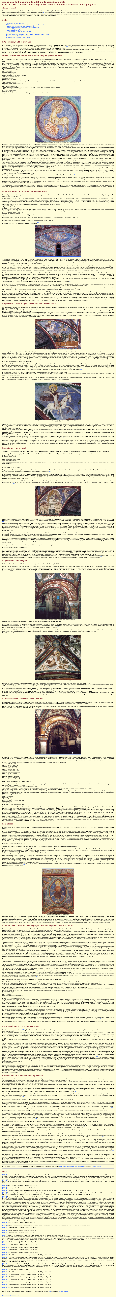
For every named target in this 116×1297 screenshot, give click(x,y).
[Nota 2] (4, 1180)
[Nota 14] (4, 1242)
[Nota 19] (4, 1254)
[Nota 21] (4, 1264)
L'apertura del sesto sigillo (13, 30)
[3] (74, 174)
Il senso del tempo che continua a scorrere (18, 35)
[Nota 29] (4, 1287)
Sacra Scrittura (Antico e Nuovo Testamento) (71, 1166)
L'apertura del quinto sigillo (14, 29)
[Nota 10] (4, 1227)
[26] (36, 1118)
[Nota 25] (4, 1277)
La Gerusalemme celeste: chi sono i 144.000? (18, 31)
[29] (113, 1150)
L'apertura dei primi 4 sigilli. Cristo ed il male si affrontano (22, 27)
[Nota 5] (4, 1190)
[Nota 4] (4, 1188)
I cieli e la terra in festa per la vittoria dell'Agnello (20, 26)
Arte (50, 1291)
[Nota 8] (4, 1222)
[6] (70, 281)
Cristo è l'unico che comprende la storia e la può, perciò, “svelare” (25, 25)
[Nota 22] (4, 1269)
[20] (23, 1029)
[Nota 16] (4, 1247)
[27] (84, 1126)
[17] (96, 956)
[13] (3, 521)
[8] (81, 369)
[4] (38, 222)
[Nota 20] (4, 1257)
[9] (70, 378)
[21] (97, 1056)
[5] (10, 275)
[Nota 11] (4, 1230)
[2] (67, 46)
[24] (23, 1096)
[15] (58, 626)
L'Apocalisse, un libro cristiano (15, 23)
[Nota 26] (4, 1279)
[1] (43, 12)
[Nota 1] (4, 1174)
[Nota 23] (4, 1271)
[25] (112, 1107)
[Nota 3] (4, 1185)
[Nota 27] (4, 1282)
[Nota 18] (4, 1252)
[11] (50, 471)
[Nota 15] (4, 1244)
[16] (24, 864)
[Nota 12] (4, 1232)
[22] (19, 1071)
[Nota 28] (4, 1284)
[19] (100, 1018)
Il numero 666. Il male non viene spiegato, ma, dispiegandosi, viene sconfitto (27, 34)
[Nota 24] (4, 1274)
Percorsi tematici (96, 1166)
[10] (63, 437)
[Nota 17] (4, 1249)
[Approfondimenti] (14, 1295)
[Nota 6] (4, 1193)
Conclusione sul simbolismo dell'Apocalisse (18, 37)
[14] (101, 556)
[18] (37, 976)
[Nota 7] (4, 1197)
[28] (103, 1136)
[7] (68, 298)
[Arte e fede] (5, 1295)
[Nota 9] (4, 1225)
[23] (75, 1091)
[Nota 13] (4, 1235)
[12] (14, 483)
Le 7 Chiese (9, 33)
